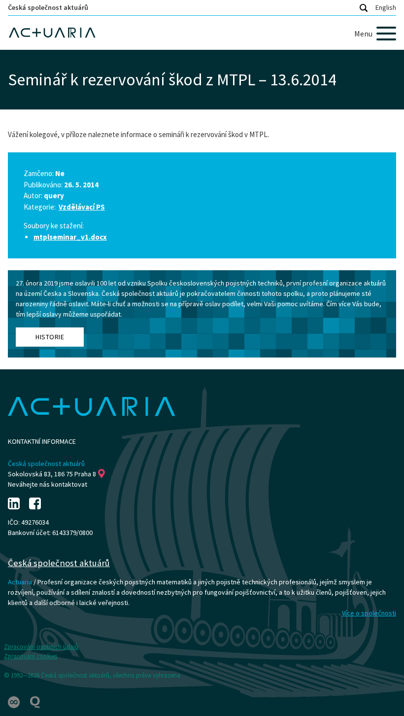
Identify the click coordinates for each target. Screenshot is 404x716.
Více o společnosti (369, 613)
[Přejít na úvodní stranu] (202, 33)
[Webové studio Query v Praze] (35, 701)
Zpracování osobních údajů (41, 647)
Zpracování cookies (30, 656)
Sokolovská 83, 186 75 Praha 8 (52, 473)
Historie (49, 336)
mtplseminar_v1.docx (70, 237)
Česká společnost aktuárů (48, 7)
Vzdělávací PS (82, 207)
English (385, 7)
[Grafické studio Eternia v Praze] (14, 701)
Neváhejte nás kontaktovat (47, 484)
